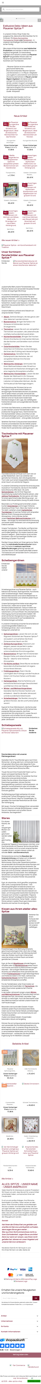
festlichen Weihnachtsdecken (19, 518)
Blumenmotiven (21, 965)
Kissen (16, 40)
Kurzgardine (23, 38)
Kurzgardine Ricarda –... (30, 142)
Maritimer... (11, 229)
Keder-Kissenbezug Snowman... (31, 1137)
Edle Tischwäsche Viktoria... (31, 1070)
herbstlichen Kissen (10, 978)
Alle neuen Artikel (11, 240)
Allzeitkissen (18, 963)
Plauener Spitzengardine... (10, 1070)
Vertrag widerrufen (20, 1354)
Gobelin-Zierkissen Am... (30, 201)
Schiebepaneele (11, 725)
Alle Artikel (8, 1179)
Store (15, 38)
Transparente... (11, 173)
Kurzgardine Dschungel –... (11, 142)
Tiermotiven (29, 986)
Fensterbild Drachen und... (10, 1167)
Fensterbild (27, 40)
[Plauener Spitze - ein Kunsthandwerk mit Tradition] (20, 246)
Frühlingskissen (13, 974)
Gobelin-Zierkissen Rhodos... (30, 174)
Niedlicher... (10, 1136)
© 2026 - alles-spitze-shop (12, 1381)
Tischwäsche (8, 40)
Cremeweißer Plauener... (10, 1104)
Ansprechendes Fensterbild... (30, 1167)
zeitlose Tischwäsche (10, 496)
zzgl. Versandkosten (20, 1378)
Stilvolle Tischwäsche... (31, 1102)
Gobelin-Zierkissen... (11, 200)
